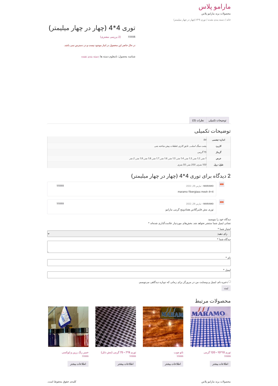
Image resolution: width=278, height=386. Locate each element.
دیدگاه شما (224, 239)
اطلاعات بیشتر (220, 363)
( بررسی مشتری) (110, 36)
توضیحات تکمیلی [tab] (217, 120)
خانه (229, 19)
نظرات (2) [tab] (198, 120)
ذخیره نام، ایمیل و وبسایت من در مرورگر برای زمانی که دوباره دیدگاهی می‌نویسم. (183, 282)
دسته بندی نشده (216, 19)
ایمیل (227, 270)
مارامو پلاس (215, 6)
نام (228, 257)
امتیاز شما (224, 229)
